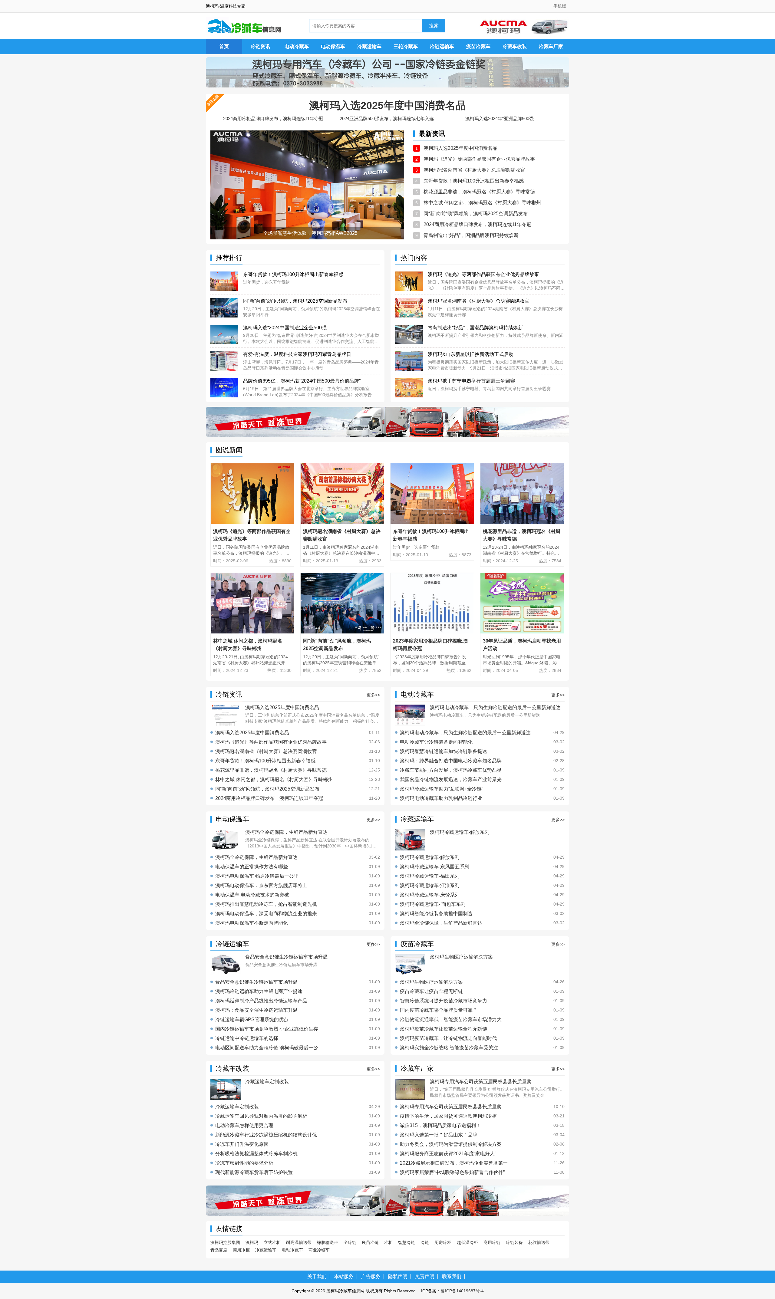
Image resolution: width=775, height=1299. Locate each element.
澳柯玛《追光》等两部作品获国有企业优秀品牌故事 (479, 159)
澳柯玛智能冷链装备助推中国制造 (436, 913)
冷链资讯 (260, 46)
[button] (217, 182)
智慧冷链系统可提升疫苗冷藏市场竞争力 (443, 1000)
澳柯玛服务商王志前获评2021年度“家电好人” (448, 1153)
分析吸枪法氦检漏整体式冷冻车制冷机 (256, 1153)
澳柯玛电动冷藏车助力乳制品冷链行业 (441, 798)
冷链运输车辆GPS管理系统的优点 (252, 1019)
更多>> (373, 694)
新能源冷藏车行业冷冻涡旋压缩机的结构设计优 (266, 1135)
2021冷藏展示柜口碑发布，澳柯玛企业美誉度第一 (454, 1163)
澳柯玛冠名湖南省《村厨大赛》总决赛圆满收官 (474, 170)
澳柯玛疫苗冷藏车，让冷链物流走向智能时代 (448, 1038)
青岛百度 (218, 1250)
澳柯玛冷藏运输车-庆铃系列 (430, 895)
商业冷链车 (319, 1250)
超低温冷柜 (467, 1242)
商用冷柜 (241, 1250)
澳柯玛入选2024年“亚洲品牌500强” (500, 118)
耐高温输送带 (299, 1242)
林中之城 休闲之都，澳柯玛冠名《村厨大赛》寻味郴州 (482, 202)
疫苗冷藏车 (478, 46)
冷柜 (388, 1242)
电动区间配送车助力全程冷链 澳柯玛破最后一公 (266, 1047)
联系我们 (451, 1276)
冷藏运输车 (369, 46)
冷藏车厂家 (551, 46)
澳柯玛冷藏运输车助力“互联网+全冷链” (441, 789)
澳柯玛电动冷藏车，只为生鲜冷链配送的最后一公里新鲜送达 (465, 732)
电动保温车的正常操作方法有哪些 (251, 866)
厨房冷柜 (442, 1242)
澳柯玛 (252, 1242)
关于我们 (317, 1276)
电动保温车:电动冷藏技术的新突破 (252, 895)
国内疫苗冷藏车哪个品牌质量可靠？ (438, 1010)
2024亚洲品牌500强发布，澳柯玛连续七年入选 (387, 118)
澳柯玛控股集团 (225, 1242)
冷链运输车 (442, 46)
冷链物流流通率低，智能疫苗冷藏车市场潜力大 (451, 1019)
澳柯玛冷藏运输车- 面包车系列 (433, 904)
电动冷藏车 (297, 46)
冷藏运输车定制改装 (237, 1106)
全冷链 (350, 1242)
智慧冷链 (406, 1242)
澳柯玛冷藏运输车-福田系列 (430, 876)
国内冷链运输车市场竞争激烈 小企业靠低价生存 (266, 1029)
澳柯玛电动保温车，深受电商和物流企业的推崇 (266, 913)
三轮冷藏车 (406, 46)
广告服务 (371, 1276)
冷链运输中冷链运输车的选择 (246, 1038)
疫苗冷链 (370, 1242)
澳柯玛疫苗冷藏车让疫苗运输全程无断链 (443, 1029)
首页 (224, 46)
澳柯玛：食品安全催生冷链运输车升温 (256, 1010)
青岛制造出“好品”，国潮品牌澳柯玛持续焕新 (471, 235)
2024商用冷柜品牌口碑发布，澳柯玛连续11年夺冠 (273, 118)
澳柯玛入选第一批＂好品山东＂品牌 (438, 1135)
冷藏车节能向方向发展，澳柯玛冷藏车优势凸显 (451, 770)
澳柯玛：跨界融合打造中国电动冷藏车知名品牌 (451, 760)
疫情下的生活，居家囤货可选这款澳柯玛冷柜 (448, 1116)
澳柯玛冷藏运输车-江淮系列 (430, 885)
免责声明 (424, 1276)
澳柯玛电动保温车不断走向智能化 (251, 923)
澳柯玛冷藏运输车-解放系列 (430, 857)
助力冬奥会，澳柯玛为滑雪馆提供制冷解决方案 (451, 1144)
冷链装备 (514, 1242)
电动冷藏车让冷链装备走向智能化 (436, 742)
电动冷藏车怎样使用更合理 (244, 1125)
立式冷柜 (272, 1242)
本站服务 (344, 1276)
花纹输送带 (538, 1242)
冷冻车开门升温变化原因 (242, 1144)
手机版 (559, 6)
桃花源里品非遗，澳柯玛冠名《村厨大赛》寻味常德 (479, 191)
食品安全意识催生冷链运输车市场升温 (256, 982)
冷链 (424, 1242)
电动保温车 (333, 46)
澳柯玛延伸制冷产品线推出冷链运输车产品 (261, 1000)
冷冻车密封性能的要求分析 (244, 1163)
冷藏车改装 (515, 46)
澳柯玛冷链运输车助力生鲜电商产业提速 (258, 991)
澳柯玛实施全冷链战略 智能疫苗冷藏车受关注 (449, 1047)
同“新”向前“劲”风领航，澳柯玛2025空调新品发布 (476, 213)
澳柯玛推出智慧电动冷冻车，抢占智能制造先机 (266, 904)
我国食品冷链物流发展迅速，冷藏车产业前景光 (451, 779)
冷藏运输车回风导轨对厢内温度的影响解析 (261, 1116)
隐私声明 (397, 1276)
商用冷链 (491, 1242)
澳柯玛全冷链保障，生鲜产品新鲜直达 (256, 857)
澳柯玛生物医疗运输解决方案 (431, 982)
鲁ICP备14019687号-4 (462, 1290)
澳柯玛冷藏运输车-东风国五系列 (434, 866)
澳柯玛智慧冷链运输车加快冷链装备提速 (443, 751)
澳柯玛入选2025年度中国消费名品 (387, 105)
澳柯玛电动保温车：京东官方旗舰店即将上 (261, 885)
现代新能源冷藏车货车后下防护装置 (254, 1172)
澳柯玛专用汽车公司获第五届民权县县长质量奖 (451, 1106)
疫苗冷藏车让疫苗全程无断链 (431, 991)
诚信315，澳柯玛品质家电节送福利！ (440, 1125)
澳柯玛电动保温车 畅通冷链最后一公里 (257, 876)
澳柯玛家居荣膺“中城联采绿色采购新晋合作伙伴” (452, 1172)
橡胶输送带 (327, 1242)
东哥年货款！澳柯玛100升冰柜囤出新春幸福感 (474, 180)
